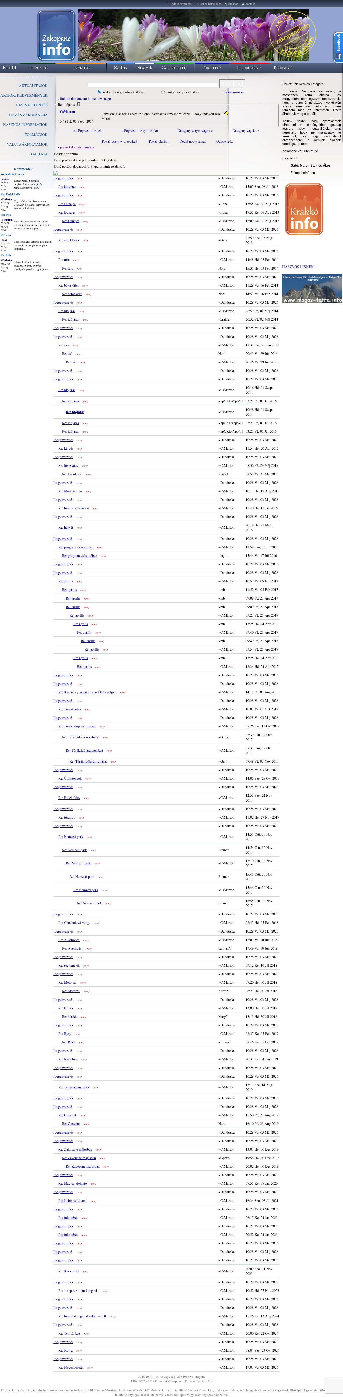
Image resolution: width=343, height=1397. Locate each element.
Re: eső (63, 345)
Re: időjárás (66, 310)
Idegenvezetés (63, 178)
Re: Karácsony (68, 1271)
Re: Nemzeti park (70, 836)
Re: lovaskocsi (68, 465)
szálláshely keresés (12, 174)
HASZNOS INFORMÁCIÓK (25, 124)
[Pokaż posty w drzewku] (119, 141)
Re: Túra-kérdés (69, 709)
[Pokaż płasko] (158, 141)
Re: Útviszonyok (70, 778)
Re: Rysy (64, 1033)
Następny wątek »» (246, 130)
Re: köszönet (67, 186)
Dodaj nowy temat (193, 141)
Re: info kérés (68, 1217)
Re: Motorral (67, 982)
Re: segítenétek (69, 965)
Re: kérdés (65, 448)
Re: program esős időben (75, 547)
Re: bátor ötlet (68, 285)
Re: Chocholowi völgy (74, 922)
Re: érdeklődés (68, 240)
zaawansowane (234, 92)
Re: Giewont (67, 1115)
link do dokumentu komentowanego (85, 98)
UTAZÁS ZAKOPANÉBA (27, 114)
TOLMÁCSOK (36, 134)
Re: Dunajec (67, 203)
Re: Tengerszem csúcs (73, 1087)
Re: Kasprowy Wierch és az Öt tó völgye (87, 692)
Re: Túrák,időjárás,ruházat (77, 726)
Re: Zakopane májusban (75, 1149)
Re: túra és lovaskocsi (73, 508)
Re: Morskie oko (70, 491)
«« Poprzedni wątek (88, 130)
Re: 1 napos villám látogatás (78, 1290)
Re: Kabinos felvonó (72, 1200)
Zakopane (175, 1381)
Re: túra (64, 259)
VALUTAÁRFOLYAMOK (27, 144)
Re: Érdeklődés (10, 194)
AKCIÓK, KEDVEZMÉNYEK (24, 95)
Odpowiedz (224, 141)
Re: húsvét (65, 527)
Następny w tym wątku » (196, 130)
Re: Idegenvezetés (71, 1367)
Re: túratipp (66, 817)
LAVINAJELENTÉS (32, 104)
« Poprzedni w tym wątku (139, 130)
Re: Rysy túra (68, 1059)
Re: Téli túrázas (69, 1333)
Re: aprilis (65, 581)
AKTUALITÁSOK (33, 85)
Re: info (6, 215)
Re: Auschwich (69, 939)
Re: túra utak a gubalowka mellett (82, 1316)
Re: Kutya (65, 1350)
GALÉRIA (39, 153)
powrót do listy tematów (77, 147)
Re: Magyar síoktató (72, 1183)
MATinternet (158, 1381)
